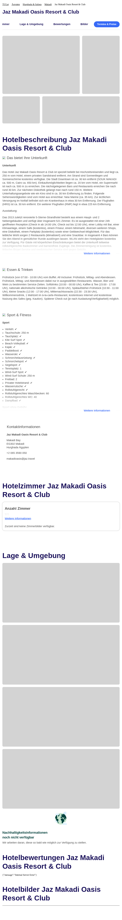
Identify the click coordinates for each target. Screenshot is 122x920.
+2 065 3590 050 (17, 452)
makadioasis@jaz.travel (21, 458)
